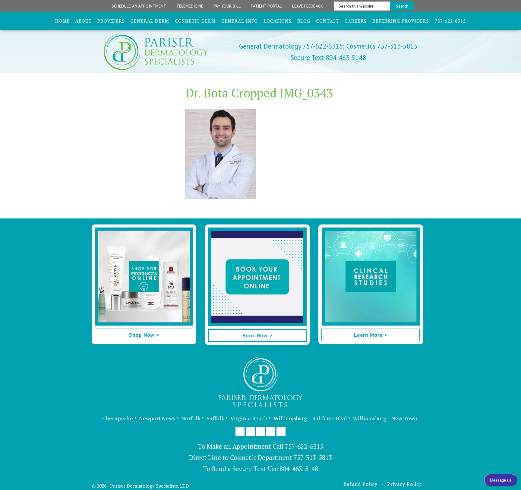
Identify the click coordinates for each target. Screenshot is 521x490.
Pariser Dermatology (166, 51)
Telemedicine (189, 6)
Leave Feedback (307, 6)
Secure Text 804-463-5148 (328, 57)
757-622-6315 (304, 446)
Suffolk (215, 418)
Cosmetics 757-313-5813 (381, 46)
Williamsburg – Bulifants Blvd (310, 418)
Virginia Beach (248, 418)
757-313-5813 (313, 457)
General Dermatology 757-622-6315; (292, 46)
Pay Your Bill (227, 6)
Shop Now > (144, 334)
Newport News (157, 418)
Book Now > (257, 335)
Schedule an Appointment (139, 6)
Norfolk (191, 418)
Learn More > (370, 334)
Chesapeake (117, 418)
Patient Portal (266, 6)
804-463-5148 (298, 468)
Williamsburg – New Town (385, 418)
